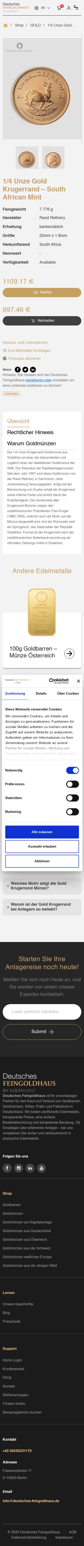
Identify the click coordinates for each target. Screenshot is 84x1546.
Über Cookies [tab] (68, 693)
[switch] (72, 784)
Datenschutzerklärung (28, 1538)
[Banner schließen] (78, 681)
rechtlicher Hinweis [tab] (30, 432)
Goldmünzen (13, 1214)
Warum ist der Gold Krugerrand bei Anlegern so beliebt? (41, 907)
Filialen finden (14, 1404)
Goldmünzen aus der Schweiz (26, 1248)
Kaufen (45, 292)
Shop (19, 25)
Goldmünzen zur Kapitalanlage (27, 1222)
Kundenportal (13, 1369)
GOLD (35, 25)
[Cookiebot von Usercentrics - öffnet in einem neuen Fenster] (51, 681)
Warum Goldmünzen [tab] (31, 444)
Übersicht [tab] (18, 421)
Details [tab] (41, 693)
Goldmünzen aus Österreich (25, 1240)
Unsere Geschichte (18, 1304)
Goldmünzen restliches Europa (27, 1257)
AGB (73, 1532)
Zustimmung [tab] (15, 693)
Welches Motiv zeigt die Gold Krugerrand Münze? (38, 886)
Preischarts (12, 1322)
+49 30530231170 (17, 1451)
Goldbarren (12, 1205)
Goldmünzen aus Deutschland (27, 1231)
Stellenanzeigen (16, 1395)
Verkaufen (45, 321)
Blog (6, 1313)
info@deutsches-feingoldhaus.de (31, 1501)
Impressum (64, 1538)
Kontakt (9, 1386)
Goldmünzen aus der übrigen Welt (30, 1266)
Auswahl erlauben (42, 846)
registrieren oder (39, 380)
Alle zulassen (42, 832)
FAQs (7, 1378)
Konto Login (12, 1360)
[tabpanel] (42, 498)
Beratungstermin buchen (22, 1412)
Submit (38, 1031)
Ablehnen (42, 861)
